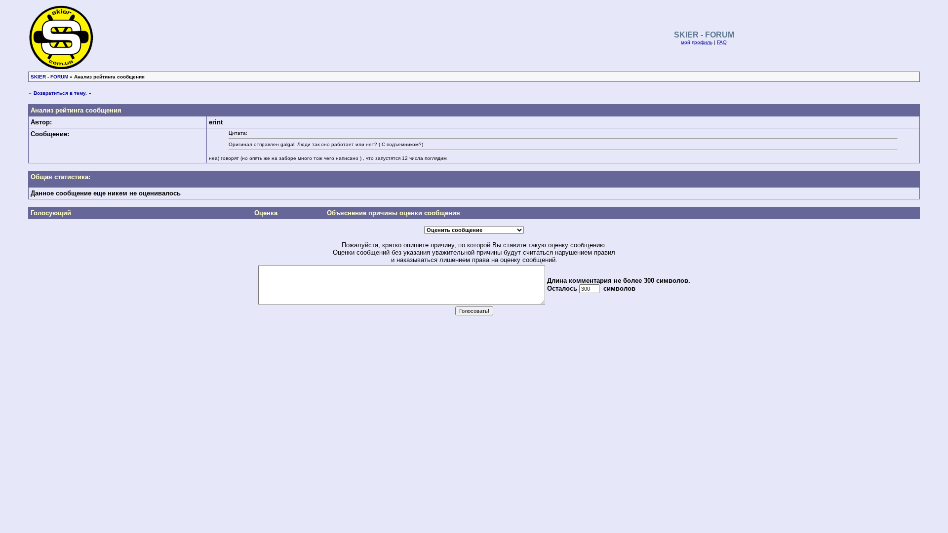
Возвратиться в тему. (60, 93)
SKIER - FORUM (49, 76)
